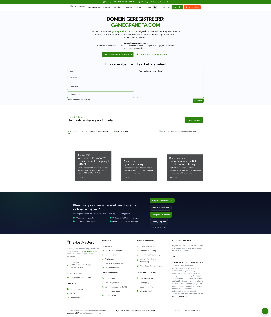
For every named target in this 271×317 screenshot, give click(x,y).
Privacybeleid (140, 310)
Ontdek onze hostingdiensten (152, 54)
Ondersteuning (76, 298)
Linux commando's (112, 267)
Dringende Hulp (191, 7)
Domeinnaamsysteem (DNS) (116, 287)
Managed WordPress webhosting (148, 260)
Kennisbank (109, 246)
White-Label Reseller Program (151, 266)
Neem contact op (76, 289)
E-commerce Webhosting (150, 255)
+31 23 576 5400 (161, 227)
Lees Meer (82, 177)
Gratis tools (109, 259)
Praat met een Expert (160, 207)
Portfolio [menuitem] (139, 7)
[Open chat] (265, 311)
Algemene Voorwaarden (125, 310)
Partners (73, 293)
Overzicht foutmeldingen (114, 263)
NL (169, 7)
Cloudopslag (144, 283)
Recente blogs (110, 255)
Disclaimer (151, 310)
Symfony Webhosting (148, 250)
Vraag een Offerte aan (161, 215)
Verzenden (198, 100)
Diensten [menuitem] (106, 7)
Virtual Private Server (148, 291)
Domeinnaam (110, 278)
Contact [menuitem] (148, 7)
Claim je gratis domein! (160, 2)
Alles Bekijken (194, 120)
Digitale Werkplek (146, 278)
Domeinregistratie (112, 283)
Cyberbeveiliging (146, 287)
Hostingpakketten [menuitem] (94, 7)
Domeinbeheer (110, 295)
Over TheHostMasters (113, 250)
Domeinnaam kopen (112, 291)
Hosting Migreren (159, 222)
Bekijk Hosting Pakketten (162, 200)
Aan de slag (177, 7)
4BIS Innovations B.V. (180, 296)
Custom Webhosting (148, 246)
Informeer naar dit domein (119, 54)
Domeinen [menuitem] (117, 7)
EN (164, 7)
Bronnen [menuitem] (129, 7)
